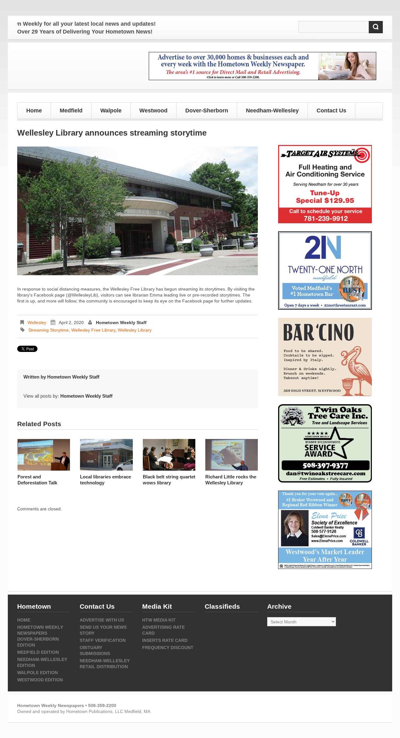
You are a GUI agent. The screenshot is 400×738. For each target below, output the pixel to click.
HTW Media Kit (159, 619)
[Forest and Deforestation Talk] (44, 455)
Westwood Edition (40, 679)
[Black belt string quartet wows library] (169, 455)
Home (34, 110)
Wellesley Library (135, 330)
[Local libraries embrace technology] (106, 455)
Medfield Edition (38, 652)
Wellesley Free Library (93, 330)
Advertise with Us (102, 619)
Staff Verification (103, 640)
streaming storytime (48, 330)
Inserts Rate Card (165, 640)
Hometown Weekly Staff (121, 322)
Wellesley (37, 322)
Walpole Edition (37, 672)
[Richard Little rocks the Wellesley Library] (231, 455)
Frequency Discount (167, 647)
